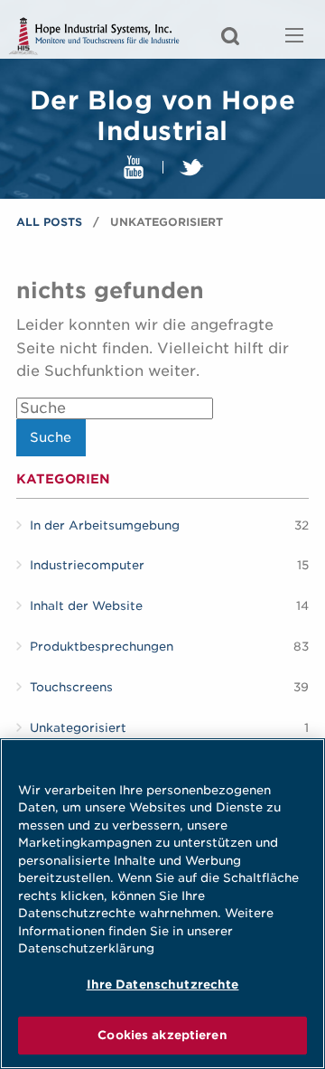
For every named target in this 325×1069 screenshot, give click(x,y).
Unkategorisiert (78, 728)
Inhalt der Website (86, 606)
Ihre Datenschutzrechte (163, 984)
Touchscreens (71, 687)
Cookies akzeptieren (162, 1035)
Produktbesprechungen (101, 646)
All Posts (49, 222)
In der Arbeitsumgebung (105, 525)
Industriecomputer (87, 565)
